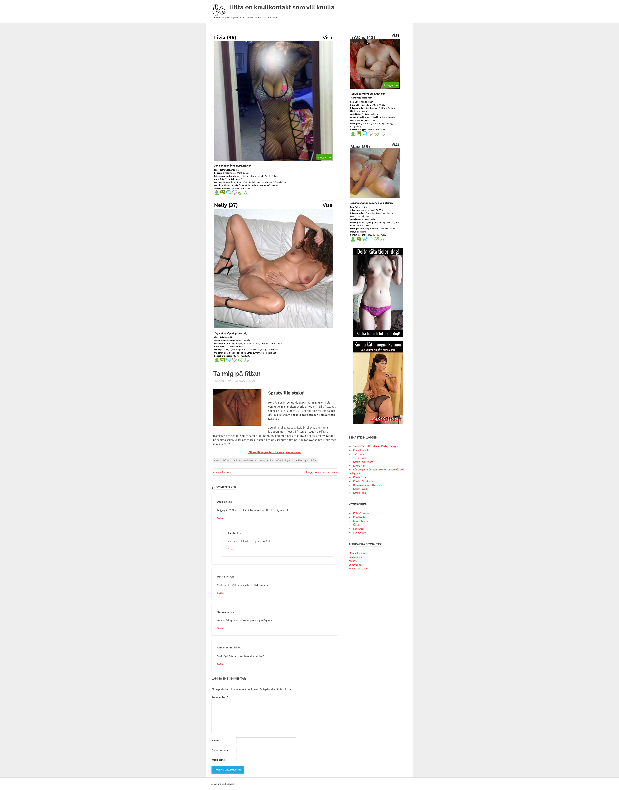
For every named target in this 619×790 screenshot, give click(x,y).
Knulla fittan (360, 477)
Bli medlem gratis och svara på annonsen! (274, 452)
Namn (215, 740)
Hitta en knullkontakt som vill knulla (282, 7)
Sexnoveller (360, 532)
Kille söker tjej (361, 513)
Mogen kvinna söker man (320, 472)
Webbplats (218, 759)
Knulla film (359, 465)
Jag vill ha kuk (223, 472)
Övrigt (356, 524)
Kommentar (219, 697)
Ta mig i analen (265, 460)
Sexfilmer (358, 528)
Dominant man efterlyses (367, 484)
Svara (220, 517)
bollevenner (355, 564)
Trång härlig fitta (284, 460)
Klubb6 (353, 560)
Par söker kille (361, 450)
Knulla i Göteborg (363, 461)
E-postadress (219, 750)
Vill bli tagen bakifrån (306, 460)
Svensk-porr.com (358, 568)
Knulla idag (359, 492)
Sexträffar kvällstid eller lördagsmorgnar (376, 446)
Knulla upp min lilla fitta (243, 460)
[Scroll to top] (613, 784)
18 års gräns (360, 457)
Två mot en (359, 453)
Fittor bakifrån (221, 460)
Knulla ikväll (360, 488)
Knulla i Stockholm (363, 481)
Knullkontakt (360, 516)
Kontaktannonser (245, 381)
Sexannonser (356, 556)
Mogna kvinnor (357, 552)
